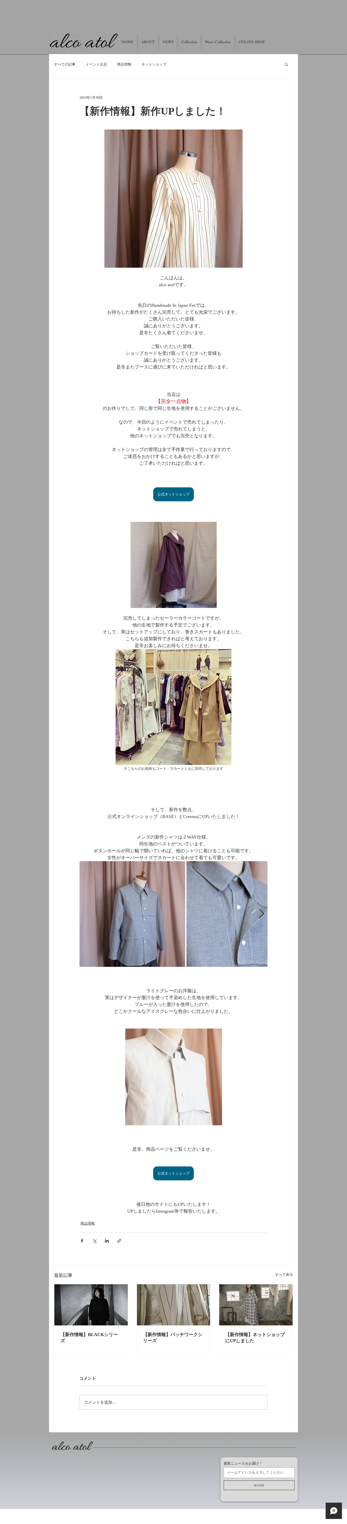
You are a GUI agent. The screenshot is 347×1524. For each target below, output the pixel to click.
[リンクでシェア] (119, 1240)
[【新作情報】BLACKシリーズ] (91, 1304)
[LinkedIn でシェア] (106, 1240)
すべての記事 (64, 64)
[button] (286, 64)
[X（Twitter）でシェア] (94, 1240)
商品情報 (124, 64)
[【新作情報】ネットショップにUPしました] (256, 1304)
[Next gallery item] (261, 914)
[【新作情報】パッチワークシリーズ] (173, 1304)
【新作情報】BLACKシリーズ (89, 1337)
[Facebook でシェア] (82, 1240)
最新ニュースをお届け (241, 1463)
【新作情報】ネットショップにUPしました (255, 1337)
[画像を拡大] (132, 914)
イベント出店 (96, 64)
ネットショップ (153, 64)
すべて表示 (284, 1275)
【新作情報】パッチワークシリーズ (172, 1337)
